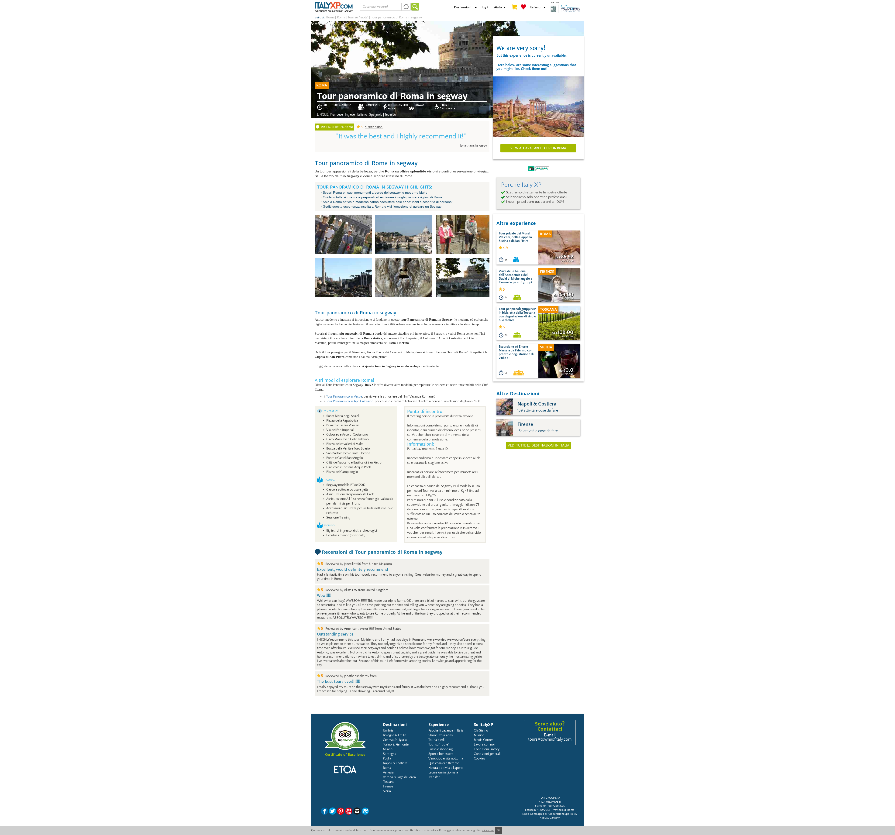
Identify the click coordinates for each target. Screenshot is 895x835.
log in (485, 7)
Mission (479, 735)
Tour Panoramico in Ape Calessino (349, 401)
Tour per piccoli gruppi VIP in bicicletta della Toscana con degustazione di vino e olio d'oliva (517, 314)
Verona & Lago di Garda (399, 777)
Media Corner (483, 740)
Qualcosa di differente (443, 763)
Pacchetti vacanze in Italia (446, 730)
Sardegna (389, 754)
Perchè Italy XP (521, 184)
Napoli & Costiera (395, 763)
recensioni (374, 127)
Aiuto (498, 7)
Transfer (434, 777)
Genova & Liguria (395, 740)
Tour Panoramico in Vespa (344, 397)
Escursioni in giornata (443, 772)
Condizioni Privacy (486, 749)
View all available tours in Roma (538, 148)
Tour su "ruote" (438, 744)
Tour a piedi (436, 740)
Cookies (479, 758)
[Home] (334, 7)
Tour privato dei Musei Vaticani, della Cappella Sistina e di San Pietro (515, 237)
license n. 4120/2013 (537, 809)
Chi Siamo (481, 730)
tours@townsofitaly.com (549, 739)
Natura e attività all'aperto (446, 768)
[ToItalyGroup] (565, 8)
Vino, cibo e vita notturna (445, 758)
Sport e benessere (440, 754)
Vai (415, 7)
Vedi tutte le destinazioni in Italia (538, 445)
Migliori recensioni (336, 127)
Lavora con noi (484, 744)
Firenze (388, 786)
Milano (387, 749)
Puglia (387, 758)
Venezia (388, 772)
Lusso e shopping (440, 749)
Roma (387, 768)
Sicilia (387, 791)
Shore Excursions (440, 735)
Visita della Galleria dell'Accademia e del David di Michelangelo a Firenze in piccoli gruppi (515, 276)
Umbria (388, 730)
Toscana (388, 782)
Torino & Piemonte (396, 744)
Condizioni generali (487, 754)
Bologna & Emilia (394, 735)
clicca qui (488, 830)
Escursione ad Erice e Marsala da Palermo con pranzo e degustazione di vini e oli (516, 352)
